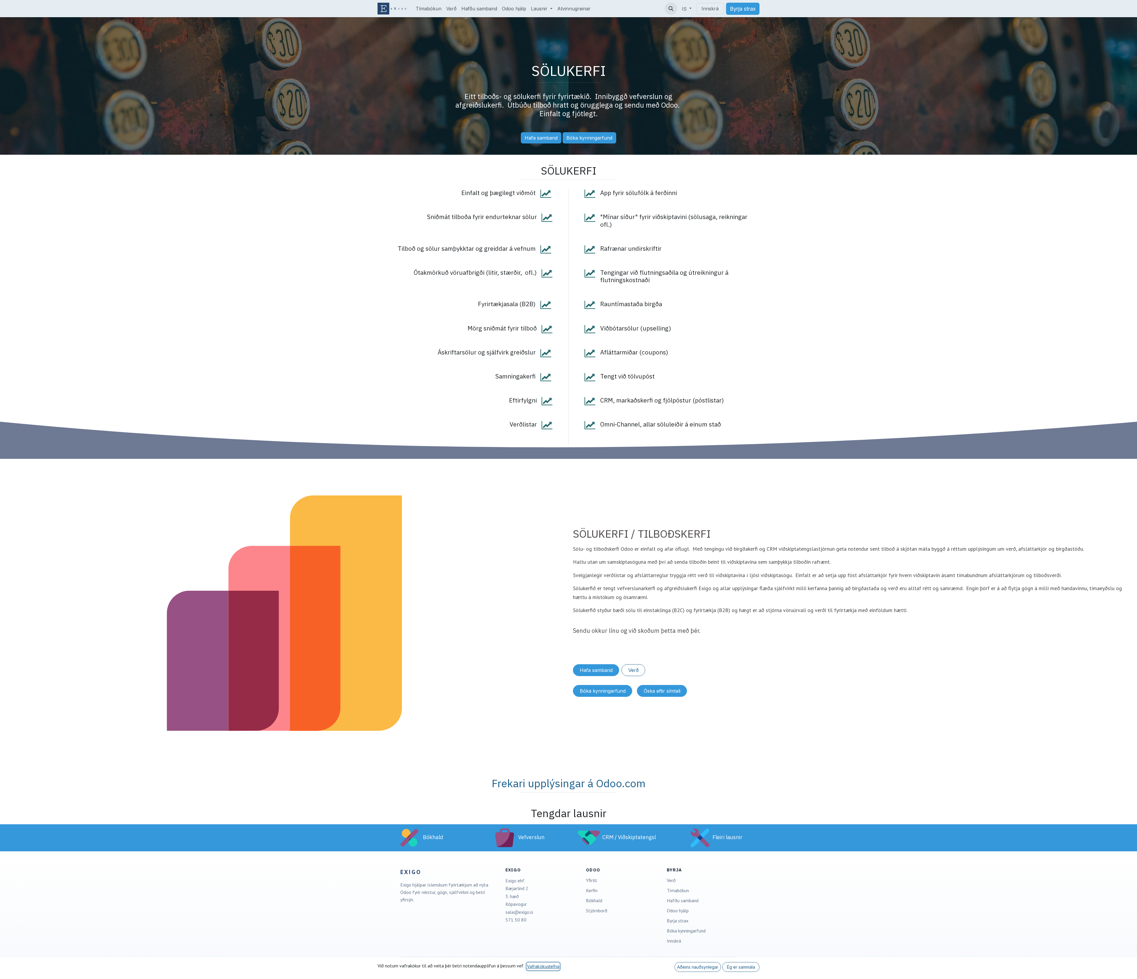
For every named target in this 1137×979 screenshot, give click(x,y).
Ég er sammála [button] (741, 967)
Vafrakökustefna (543, 966)
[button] (671, 8)
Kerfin (592, 890)
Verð (633, 670)
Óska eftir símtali (662, 691)
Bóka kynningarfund (589, 138)
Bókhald (594, 900)
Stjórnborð (596, 910)
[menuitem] (428, 9)
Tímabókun (678, 890)
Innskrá (710, 9)
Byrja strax (677, 921)
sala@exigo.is (519, 912)
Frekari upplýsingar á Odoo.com (568, 783)
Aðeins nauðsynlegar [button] (697, 967)
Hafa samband (541, 138)
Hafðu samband (682, 900)
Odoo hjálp (678, 910)
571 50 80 (515, 920)
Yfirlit (591, 880)
